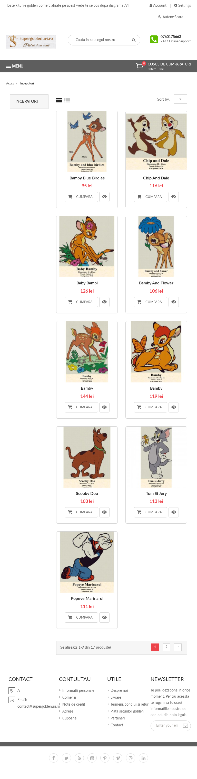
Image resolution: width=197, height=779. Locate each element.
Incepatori (26, 101)
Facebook (53, 758)
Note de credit (73, 704)
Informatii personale (77, 691)
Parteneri (117, 718)
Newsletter (167, 679)
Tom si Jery (156, 494)
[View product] (104, 197)
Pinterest (105, 758)
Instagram (130, 758)
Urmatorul (178, 647)
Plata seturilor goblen (127, 711)
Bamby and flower (156, 283)
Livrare (115, 697)
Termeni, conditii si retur (129, 704)
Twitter (66, 758)
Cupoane (68, 718)
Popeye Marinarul (87, 599)
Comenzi (68, 697)
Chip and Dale (156, 178)
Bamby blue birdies (87, 178)
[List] (67, 100)
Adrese (67, 711)
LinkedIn (143, 758)
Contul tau (75, 679)
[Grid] (59, 100)
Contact (116, 725)
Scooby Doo (87, 494)
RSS (79, 758)
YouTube (92, 758)
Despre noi (119, 691)
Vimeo (117, 758)
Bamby (87, 388)
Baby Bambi (87, 283)
